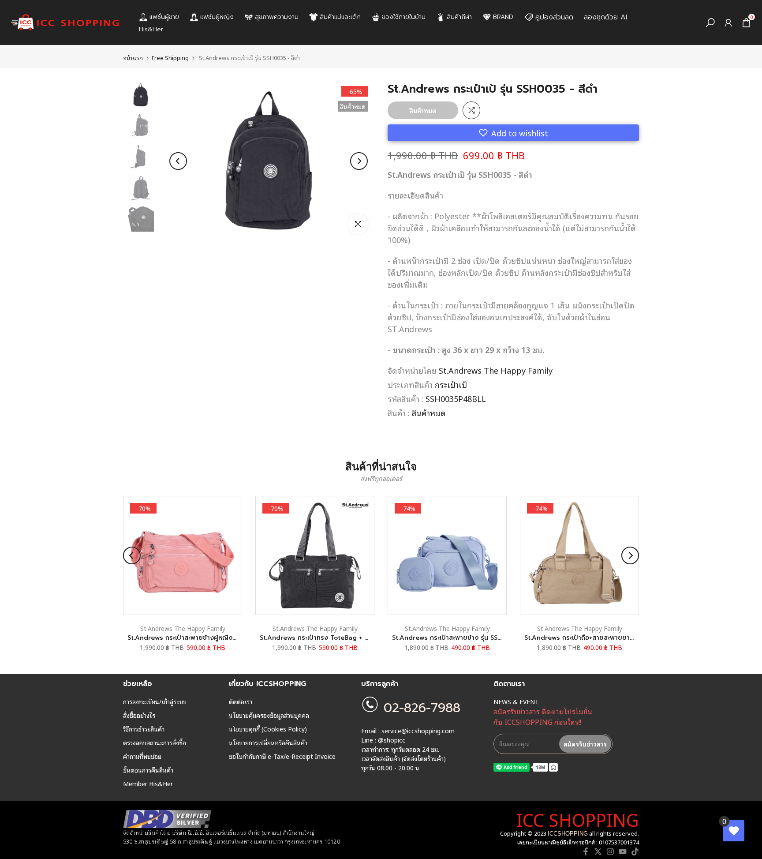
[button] (513, 132)
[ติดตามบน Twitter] (598, 851)
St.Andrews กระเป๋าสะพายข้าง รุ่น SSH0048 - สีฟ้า (465, 637)
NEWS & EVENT (516, 701)
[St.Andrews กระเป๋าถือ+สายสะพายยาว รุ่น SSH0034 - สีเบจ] (579, 555)
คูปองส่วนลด (554, 17)
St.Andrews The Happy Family (496, 370)
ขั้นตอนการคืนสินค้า (148, 769)
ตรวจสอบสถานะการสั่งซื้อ (154, 742)
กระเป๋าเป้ (451, 384)
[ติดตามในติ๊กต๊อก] (635, 851)
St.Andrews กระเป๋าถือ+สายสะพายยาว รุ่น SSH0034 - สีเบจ (609, 637)
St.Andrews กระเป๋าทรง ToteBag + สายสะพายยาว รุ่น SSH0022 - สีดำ (362, 637)
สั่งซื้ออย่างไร (139, 715)
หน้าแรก (133, 57)
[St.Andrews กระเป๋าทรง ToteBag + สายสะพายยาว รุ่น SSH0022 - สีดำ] (315, 555)
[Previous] (178, 161)
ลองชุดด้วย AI (605, 17)
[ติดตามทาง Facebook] (586, 851)
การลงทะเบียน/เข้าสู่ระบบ (155, 701)
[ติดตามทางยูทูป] (623, 851)
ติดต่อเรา (240, 701)
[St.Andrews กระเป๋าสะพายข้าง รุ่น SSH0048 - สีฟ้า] (447, 555)
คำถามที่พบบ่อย (142, 756)
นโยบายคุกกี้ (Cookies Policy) (268, 728)
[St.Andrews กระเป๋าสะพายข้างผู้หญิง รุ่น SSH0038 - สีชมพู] (182, 555)
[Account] (728, 22)
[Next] (359, 161)
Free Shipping (170, 57)
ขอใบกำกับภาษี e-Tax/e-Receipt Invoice (282, 756)
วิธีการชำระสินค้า (143, 728)
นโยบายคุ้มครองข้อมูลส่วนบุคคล (269, 715)
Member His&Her (148, 783)
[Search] (710, 22)
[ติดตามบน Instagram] (610, 851)
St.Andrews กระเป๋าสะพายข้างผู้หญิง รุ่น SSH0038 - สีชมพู (212, 637)
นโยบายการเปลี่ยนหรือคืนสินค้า (268, 742)
